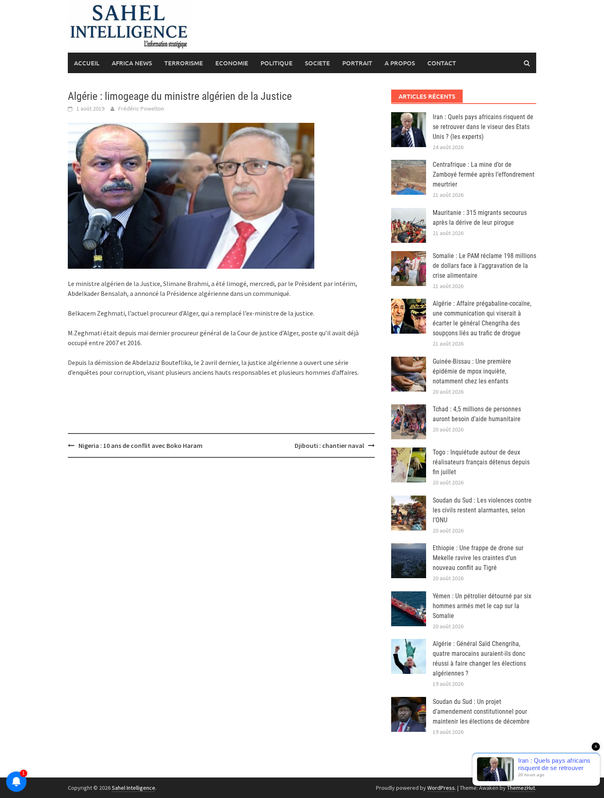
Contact (441, 63)
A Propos (400, 63)
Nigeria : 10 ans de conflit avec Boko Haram (141, 445)
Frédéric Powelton (141, 108)
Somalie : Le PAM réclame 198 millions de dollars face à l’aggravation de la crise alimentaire (484, 265)
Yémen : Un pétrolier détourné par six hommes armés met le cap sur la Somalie (482, 606)
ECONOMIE (231, 63)
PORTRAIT (357, 63)
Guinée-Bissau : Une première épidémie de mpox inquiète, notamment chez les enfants (472, 371)
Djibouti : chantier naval (329, 445)
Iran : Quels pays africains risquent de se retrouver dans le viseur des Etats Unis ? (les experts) (483, 127)
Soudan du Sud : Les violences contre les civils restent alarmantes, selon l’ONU (482, 510)
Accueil (86, 63)
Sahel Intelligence (133, 787)
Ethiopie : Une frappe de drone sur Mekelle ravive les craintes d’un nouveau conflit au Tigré (478, 558)
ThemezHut (521, 787)
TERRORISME (183, 63)
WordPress (441, 787)
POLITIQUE (277, 63)
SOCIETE (317, 63)
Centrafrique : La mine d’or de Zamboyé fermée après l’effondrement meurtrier (484, 174)
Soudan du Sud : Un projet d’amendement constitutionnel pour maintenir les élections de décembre (481, 711)
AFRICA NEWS (132, 63)
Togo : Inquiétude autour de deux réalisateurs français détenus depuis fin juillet (481, 462)
